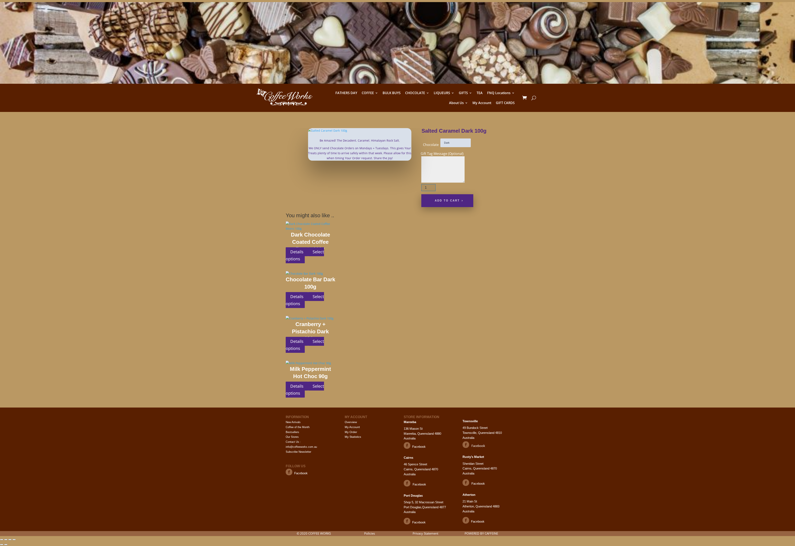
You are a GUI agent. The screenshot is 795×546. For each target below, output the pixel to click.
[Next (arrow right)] (5, 544)
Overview (351, 422)
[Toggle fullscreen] (5, 539)
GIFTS (463, 93)
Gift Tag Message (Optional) (442, 153)
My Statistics (353, 436)
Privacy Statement (425, 533)
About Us (456, 103)
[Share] (10, 539)
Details (297, 252)
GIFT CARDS (505, 103)
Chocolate (431, 144)
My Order (351, 432)
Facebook (301, 473)
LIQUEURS (442, 93)
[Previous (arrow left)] (1, 544)
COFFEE (368, 93)
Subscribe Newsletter (298, 451)
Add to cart (447, 200)
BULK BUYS (392, 93)
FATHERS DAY (346, 93)
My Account (481, 103)
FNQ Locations (499, 93)
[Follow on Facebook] (289, 472)
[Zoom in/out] (1, 539)
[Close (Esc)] (14, 539)
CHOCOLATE (415, 93)
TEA (480, 93)
